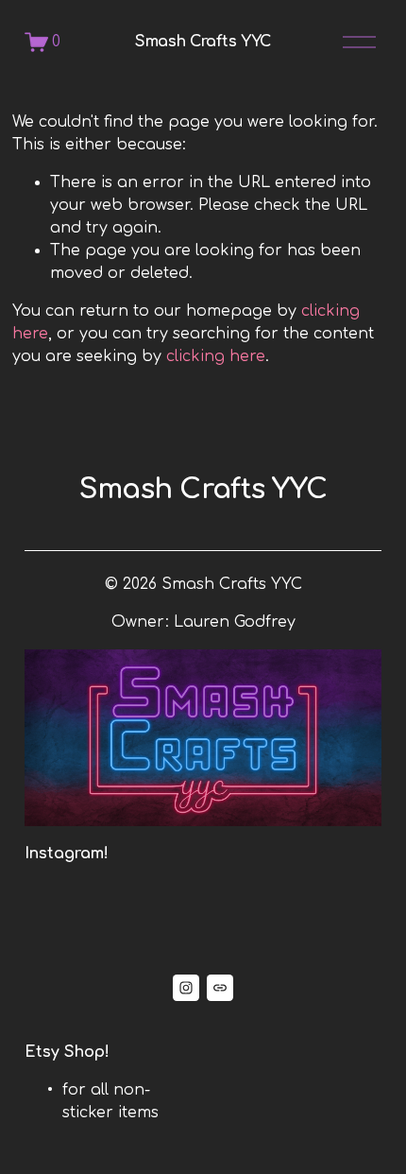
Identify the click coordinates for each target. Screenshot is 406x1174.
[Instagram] (186, 988)
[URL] (220, 988)
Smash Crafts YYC (203, 41)
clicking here (215, 356)
